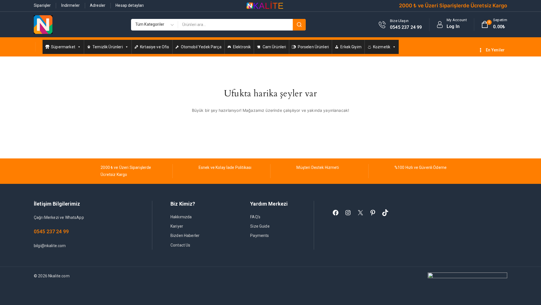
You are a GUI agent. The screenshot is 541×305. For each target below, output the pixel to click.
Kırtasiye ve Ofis (154, 47)
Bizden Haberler (184, 235)
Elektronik (242, 47)
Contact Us (180, 245)
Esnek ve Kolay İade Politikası (225, 167)
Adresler (97, 5)
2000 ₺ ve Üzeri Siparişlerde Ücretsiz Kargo (453, 5)
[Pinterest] (372, 212)
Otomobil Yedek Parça (201, 47)
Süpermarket (63, 47)
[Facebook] (335, 212)
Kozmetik (381, 47)
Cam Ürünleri (274, 47)
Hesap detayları (130, 5)
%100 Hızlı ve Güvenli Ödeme (420, 167)
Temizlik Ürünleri (107, 47)
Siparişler (42, 5)
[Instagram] (348, 212)
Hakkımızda (181, 217)
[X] (360, 212)
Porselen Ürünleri (313, 47)
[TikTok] (385, 212)
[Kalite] (43, 24)
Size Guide (260, 226)
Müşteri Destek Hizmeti (317, 167)
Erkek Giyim (351, 47)
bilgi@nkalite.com (50, 245)
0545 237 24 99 (51, 231)
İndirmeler (70, 5)
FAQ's (255, 217)
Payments (259, 235)
